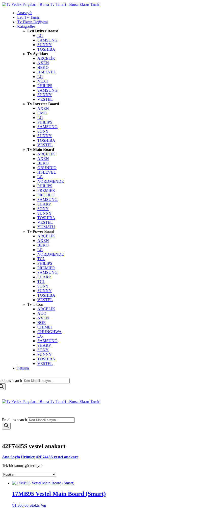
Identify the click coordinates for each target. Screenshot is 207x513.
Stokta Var (38, 505)
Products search (15, 420)
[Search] (6, 426)
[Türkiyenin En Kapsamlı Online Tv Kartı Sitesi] (51, 4)
